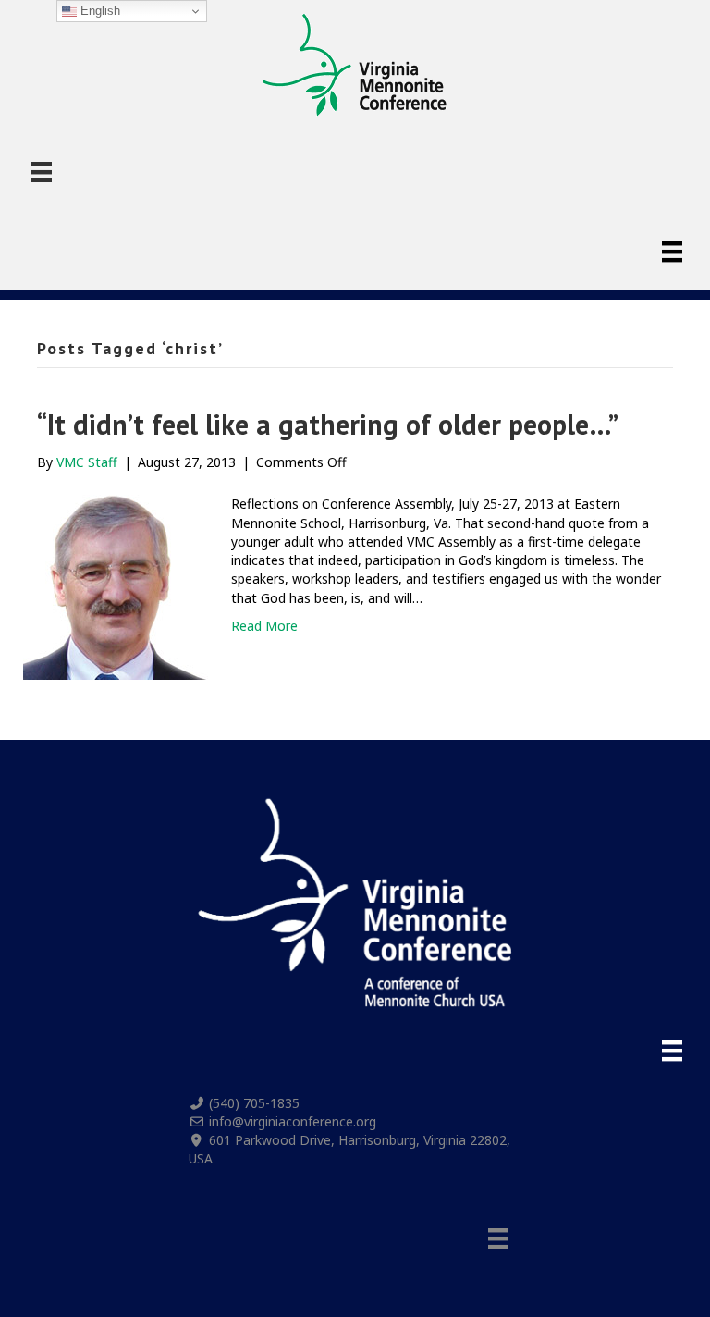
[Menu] (41, 172)
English (98, 11)
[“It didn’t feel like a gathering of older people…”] (115, 586)
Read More (264, 625)
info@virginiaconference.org (292, 1121)
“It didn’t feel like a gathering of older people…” (327, 424)
